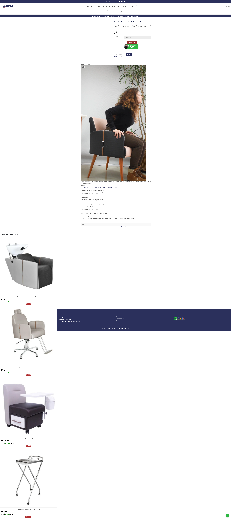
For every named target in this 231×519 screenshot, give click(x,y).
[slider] (82, 184)
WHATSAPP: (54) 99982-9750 (112, 1)
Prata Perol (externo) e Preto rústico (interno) (28, 306)
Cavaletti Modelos (100, 6)
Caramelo (23, 306)
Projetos (108, 6)
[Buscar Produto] (121, 11)
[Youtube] (122, 2)
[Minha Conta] (227, 6)
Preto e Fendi (28, 448)
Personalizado (26, 306)
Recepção (131, 6)
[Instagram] (124, 2)
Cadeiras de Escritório (122, 6)
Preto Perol (107, 227)
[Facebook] (119, 2)
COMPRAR (132, 42)
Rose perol (112, 227)
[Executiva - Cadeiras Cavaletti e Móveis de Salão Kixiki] (7, 6)
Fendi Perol (101, 227)
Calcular (129, 54)
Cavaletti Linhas (90, 6)
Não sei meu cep (118, 56)
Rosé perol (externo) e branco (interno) (125, 227)
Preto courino (29, 306)
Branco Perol (95, 227)
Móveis (113, 6)
